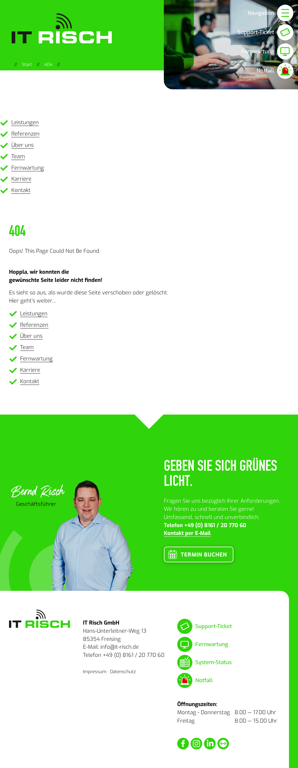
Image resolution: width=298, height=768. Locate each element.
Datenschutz (123, 672)
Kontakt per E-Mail (187, 533)
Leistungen (25, 122)
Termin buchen (204, 554)
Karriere (21, 178)
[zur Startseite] (39, 618)
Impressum (95, 672)
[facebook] (183, 743)
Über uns (22, 145)
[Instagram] (196, 743)
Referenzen (25, 133)
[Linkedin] (210, 743)
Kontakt (21, 190)
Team (18, 156)
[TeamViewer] (223, 743)
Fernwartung (27, 167)
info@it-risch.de (119, 646)
